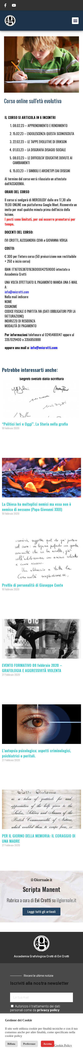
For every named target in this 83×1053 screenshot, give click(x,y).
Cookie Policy (63, 1045)
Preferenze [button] (29, 1043)
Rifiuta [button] (11, 1043)
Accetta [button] (47, 1043)
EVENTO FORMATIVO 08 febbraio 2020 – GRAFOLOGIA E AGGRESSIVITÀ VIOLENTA (32, 668)
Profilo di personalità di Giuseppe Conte (32, 585)
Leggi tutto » (9, 449)
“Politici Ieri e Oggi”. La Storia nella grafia (35, 424)
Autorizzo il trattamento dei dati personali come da (35, 1008)
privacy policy (48, 1010)
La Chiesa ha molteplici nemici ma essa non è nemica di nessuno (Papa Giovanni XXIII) (36, 506)
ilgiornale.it (66, 900)
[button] (75, 20)
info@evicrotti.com (17, 291)
